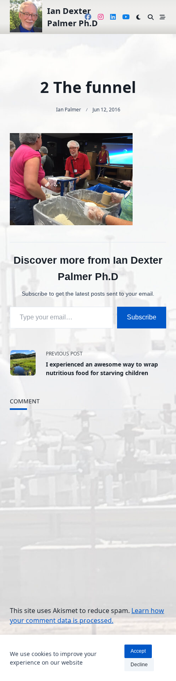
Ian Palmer (68, 109)
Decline (139, 664)
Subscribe (141, 317)
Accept (138, 651)
